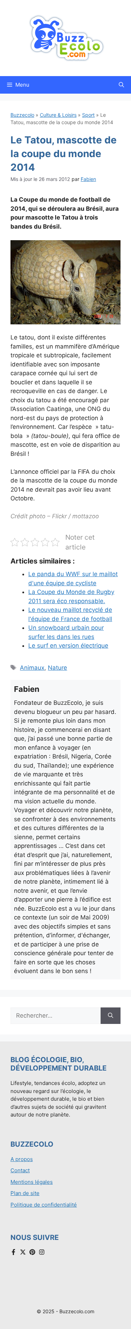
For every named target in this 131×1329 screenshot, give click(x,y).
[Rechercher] (111, 1015)
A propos (21, 1159)
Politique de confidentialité (43, 1204)
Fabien (88, 179)
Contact (20, 1170)
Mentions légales (31, 1182)
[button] (121, 85)
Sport (88, 115)
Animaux (32, 667)
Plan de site (24, 1193)
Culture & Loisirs (58, 115)
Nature (57, 667)
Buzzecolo (22, 115)
